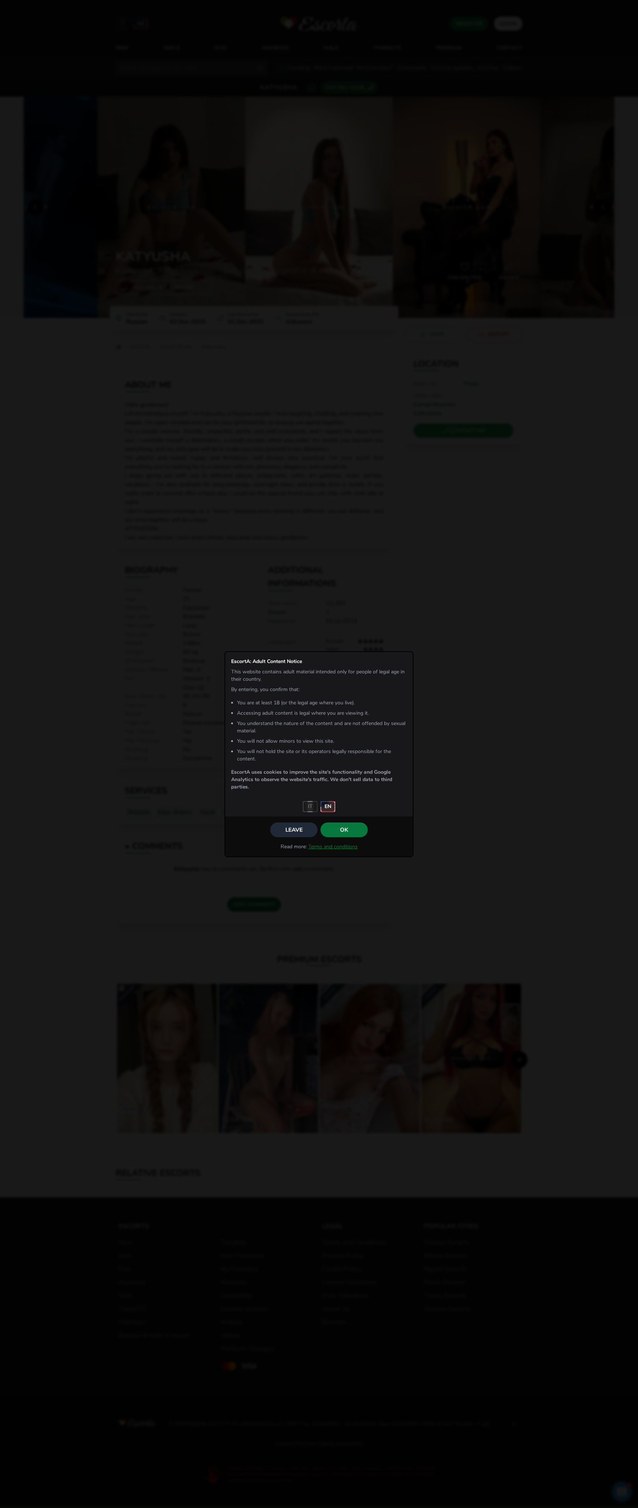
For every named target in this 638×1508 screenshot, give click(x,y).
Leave (294, 830)
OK (344, 830)
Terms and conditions (333, 846)
